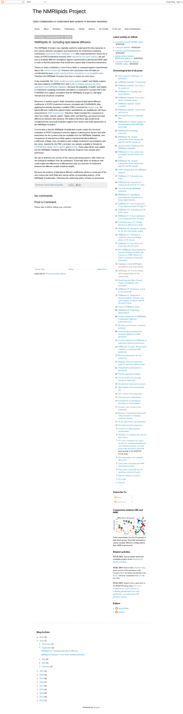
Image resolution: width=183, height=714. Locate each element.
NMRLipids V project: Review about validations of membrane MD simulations (132, 349)
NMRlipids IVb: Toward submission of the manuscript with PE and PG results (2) (130, 139)
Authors (92, 29)
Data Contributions (133, 29)
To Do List (116, 29)
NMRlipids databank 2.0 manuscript (132, 82)
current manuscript (52, 70)
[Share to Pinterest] (79, 185)
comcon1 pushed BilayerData (127, 51)
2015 (42, 693)
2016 (42, 689)
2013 (42, 700)
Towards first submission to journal (131, 384)
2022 (42, 641)
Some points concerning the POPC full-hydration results (131, 464)
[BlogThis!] (72, 185)
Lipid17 (62, 147)
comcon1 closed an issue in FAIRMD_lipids (127, 62)
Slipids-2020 (52, 147)
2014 (42, 697)
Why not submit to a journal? (129, 475)
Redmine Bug (140, 568)
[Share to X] (74, 185)
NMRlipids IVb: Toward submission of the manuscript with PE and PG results (130, 163)
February (46, 666)
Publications (69, 29)
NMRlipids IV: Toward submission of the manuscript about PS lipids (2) (132, 205)
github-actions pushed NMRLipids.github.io (124, 57)
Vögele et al (93, 107)
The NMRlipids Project (59, 11)
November (46, 644)
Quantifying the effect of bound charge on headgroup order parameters (130, 283)
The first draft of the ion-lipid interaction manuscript (129, 379)
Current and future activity (129, 374)
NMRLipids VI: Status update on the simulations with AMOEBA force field (131, 124)
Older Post (101, 269)
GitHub (82, 29)
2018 (42, 682)
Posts (118, 497)
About (46, 29)
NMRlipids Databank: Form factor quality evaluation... (63, 655)
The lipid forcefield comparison (130, 425)
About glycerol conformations (129, 397)
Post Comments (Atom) (56, 274)
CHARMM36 (40, 147)
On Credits (103, 29)
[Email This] (69, 185)
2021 (42, 671)
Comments (121, 502)
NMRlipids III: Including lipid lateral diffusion (129, 92)
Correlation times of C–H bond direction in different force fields (130, 223)
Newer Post (40, 269)
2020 (42, 675)
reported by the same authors (84, 57)
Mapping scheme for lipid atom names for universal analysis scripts (131, 363)
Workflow (56, 29)
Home (37, 29)
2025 (42, 637)
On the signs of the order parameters (132, 421)
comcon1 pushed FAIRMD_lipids (129, 42)
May (44, 659)
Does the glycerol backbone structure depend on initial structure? (130, 334)
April (44, 663)
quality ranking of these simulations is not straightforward (78, 73)
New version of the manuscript (130, 393)
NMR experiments (56, 113)
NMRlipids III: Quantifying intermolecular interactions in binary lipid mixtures (130, 197)
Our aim (121, 482)
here (140, 576)
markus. (121, 612)
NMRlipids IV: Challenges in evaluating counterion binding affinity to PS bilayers (129, 237)
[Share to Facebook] (77, 185)
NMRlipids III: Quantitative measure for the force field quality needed (132, 229)
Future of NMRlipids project (129, 306)
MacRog (73, 147)
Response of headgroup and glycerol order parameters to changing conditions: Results (132, 415)
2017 (42, 686)
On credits (122, 479)
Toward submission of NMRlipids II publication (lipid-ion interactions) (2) (132, 319)
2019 (42, 678)
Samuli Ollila (123, 608)
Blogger (96, 707)
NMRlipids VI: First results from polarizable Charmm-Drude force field (130, 154)
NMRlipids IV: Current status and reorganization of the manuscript (130, 273)
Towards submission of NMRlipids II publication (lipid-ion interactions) (132, 341)
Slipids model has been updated (67, 81)
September (47, 648)
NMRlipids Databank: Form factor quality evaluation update (131, 98)
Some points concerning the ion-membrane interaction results (130, 470)
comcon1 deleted (122, 47)
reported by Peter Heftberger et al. (60, 54)
